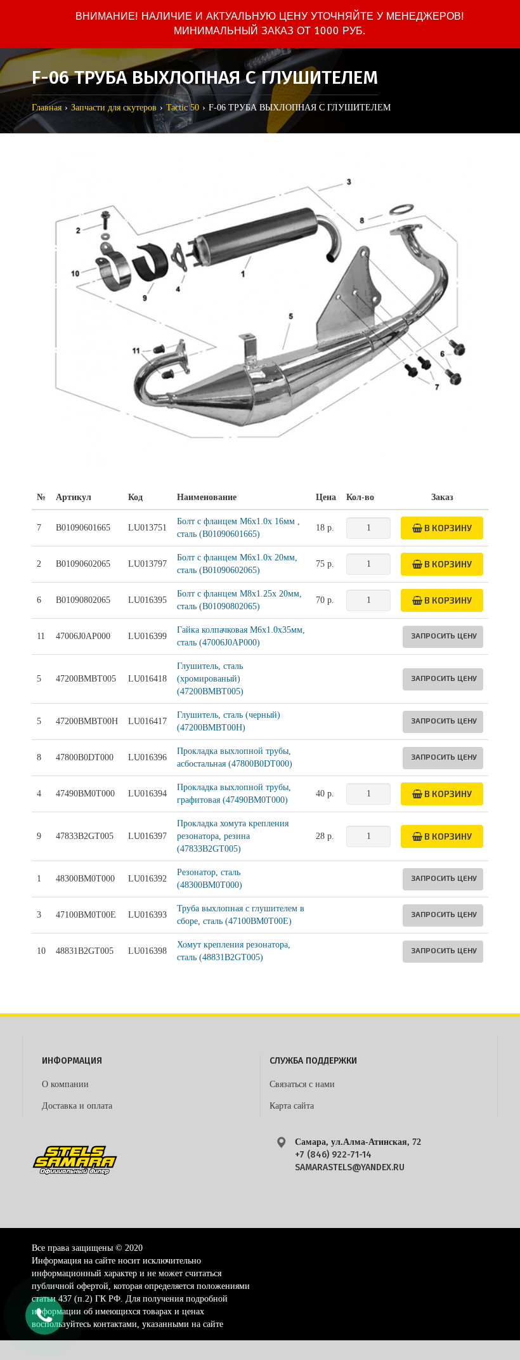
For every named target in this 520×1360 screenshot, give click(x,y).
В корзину (447, 527)
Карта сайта (292, 1106)
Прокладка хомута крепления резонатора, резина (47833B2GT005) (233, 836)
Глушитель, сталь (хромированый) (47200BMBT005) (210, 678)
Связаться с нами (302, 1084)
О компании (65, 1084)
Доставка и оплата (77, 1106)
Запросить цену (444, 635)
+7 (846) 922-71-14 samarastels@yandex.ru (350, 1161)
